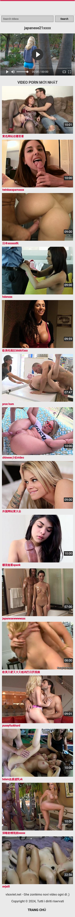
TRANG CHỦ (37, 910)
